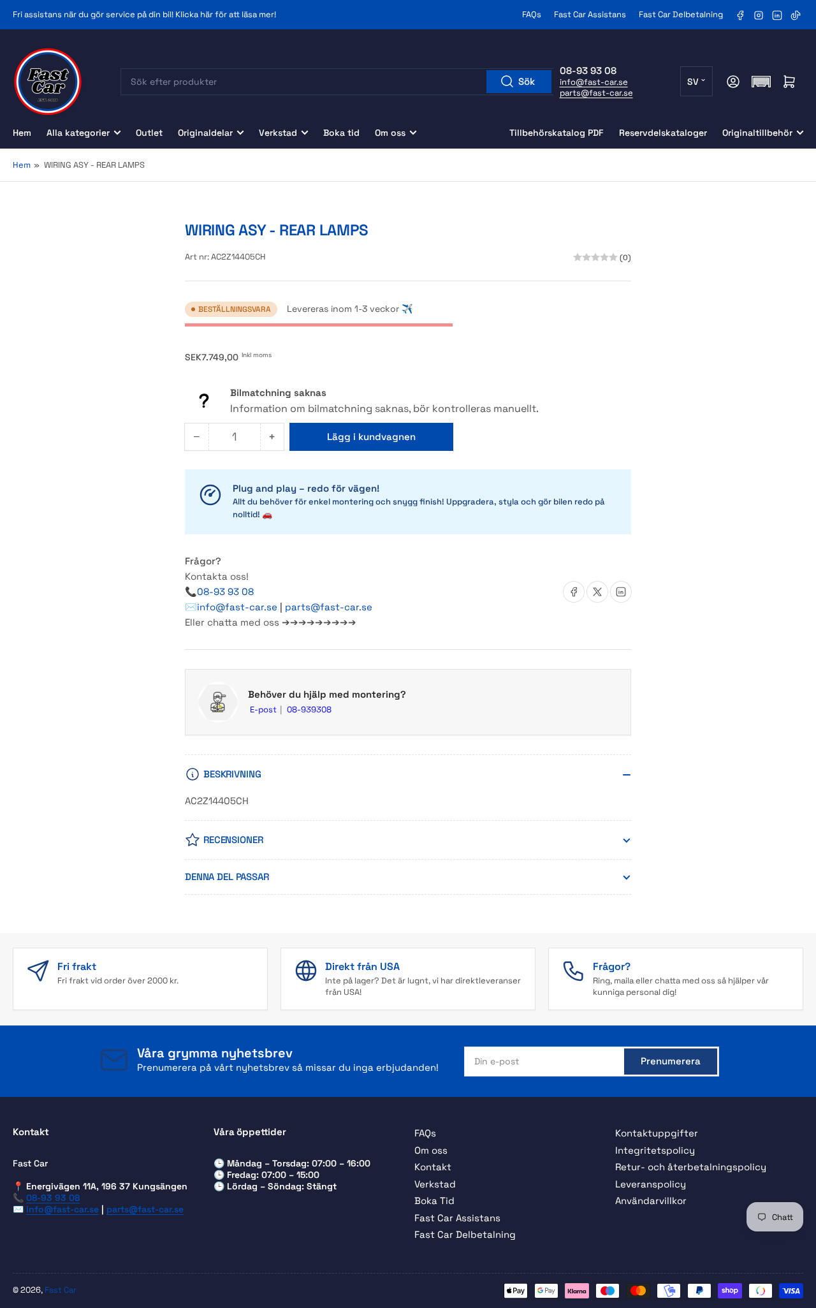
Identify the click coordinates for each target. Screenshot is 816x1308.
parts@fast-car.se (596, 92)
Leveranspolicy (650, 1184)
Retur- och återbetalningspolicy (690, 1167)
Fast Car (60, 1289)
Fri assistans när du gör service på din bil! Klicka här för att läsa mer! (144, 14)
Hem (22, 132)
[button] (761, 81)
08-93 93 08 (225, 591)
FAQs (531, 14)
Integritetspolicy (655, 1150)
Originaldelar (205, 132)
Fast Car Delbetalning (681, 14)
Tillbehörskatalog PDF (556, 132)
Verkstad (278, 132)
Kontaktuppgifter (656, 1133)
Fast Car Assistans (590, 14)
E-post (264, 709)
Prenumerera (671, 1061)
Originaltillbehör (757, 132)
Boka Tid (434, 1200)
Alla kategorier (78, 132)
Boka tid (341, 132)
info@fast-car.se (594, 82)
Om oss (390, 132)
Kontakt (432, 1167)
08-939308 (309, 709)
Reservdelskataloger (663, 132)
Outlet (149, 132)
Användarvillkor (651, 1200)
